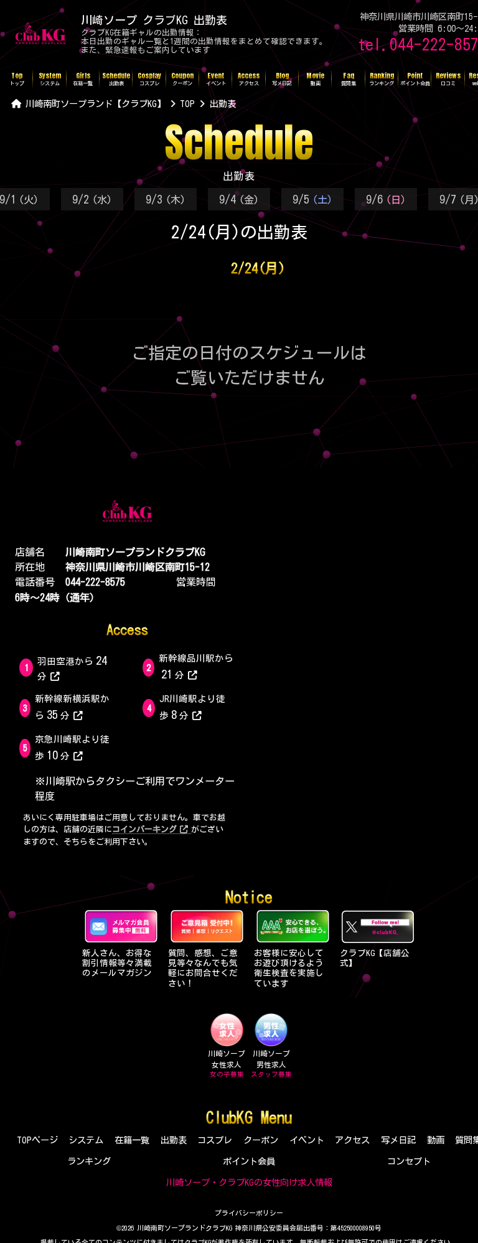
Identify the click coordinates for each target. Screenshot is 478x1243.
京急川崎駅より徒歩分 (72, 747)
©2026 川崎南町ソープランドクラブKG (174, 1227)
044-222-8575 (95, 582)
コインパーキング (144, 829)
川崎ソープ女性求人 (226, 1063)
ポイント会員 (249, 1161)
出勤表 (174, 1140)
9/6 (386, 199)
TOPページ (37, 1140)
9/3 (165, 199)
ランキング (89, 1161)
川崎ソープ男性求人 (271, 1063)
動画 (435, 1140)
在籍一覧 (132, 1140)
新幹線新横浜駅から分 (72, 707)
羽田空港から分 (72, 667)
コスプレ (214, 1140)
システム (85, 1140)
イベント (306, 1140)
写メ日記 (398, 1140)
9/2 (92, 199)
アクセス (352, 1140)
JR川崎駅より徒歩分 (192, 707)
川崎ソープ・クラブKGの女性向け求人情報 (249, 1182)
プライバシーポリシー (249, 1212)
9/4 (239, 199)
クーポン (260, 1140)
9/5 (312, 199)
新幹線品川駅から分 (196, 667)
